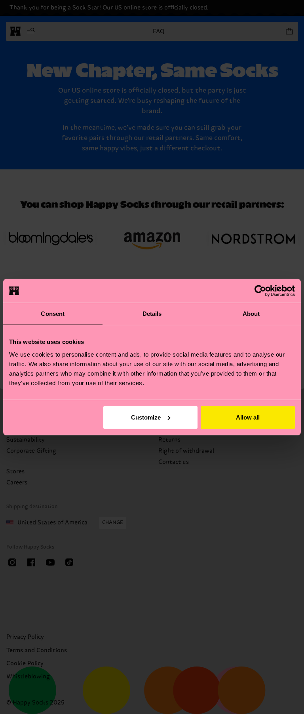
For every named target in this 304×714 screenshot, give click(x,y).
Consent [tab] (53, 313)
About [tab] (251, 313)
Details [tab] (152, 313)
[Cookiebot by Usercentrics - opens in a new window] (260, 291)
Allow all (248, 417)
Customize (146, 417)
